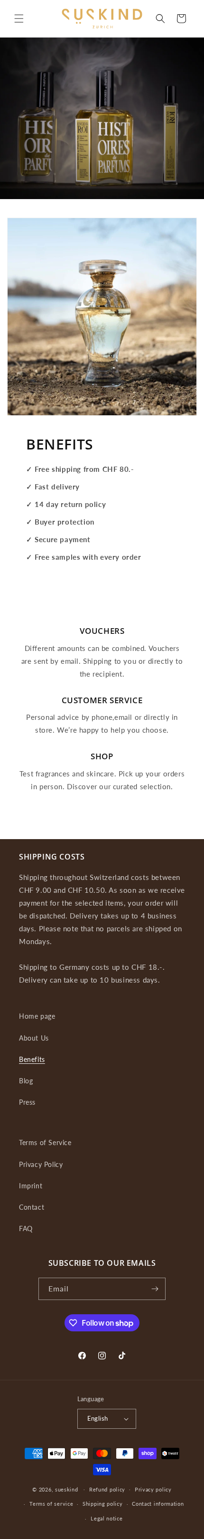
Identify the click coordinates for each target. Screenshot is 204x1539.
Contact (31, 1207)
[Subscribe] (154, 1289)
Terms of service (51, 1504)
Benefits (32, 1059)
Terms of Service (45, 1142)
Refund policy (107, 1489)
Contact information (158, 1504)
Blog (26, 1081)
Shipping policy (103, 1504)
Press (27, 1102)
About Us (34, 1038)
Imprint (30, 1186)
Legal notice (106, 1518)
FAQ (26, 1228)
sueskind (66, 1489)
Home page (37, 1016)
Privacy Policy (41, 1164)
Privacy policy (153, 1489)
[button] (19, 18)
